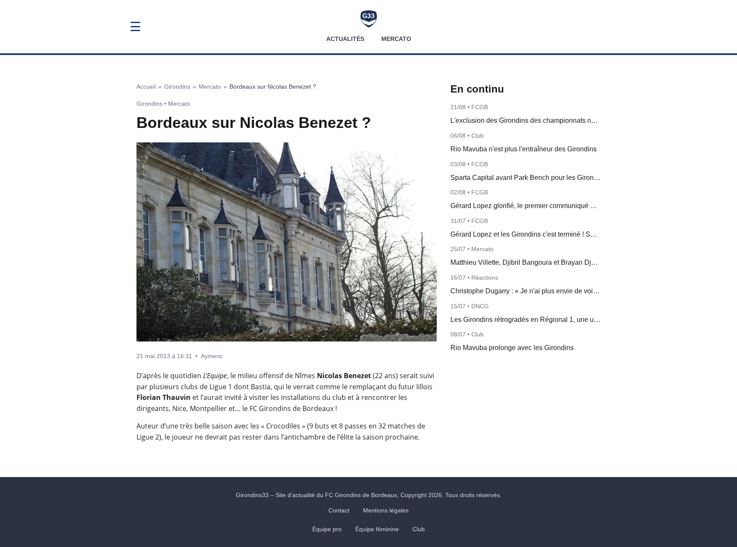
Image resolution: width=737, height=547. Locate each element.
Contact (338, 510)
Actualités (345, 38)
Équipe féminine (377, 529)
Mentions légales (386, 510)
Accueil (146, 86)
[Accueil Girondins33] (368, 19)
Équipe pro (327, 529)
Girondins (177, 86)
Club (418, 529)
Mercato (396, 38)
